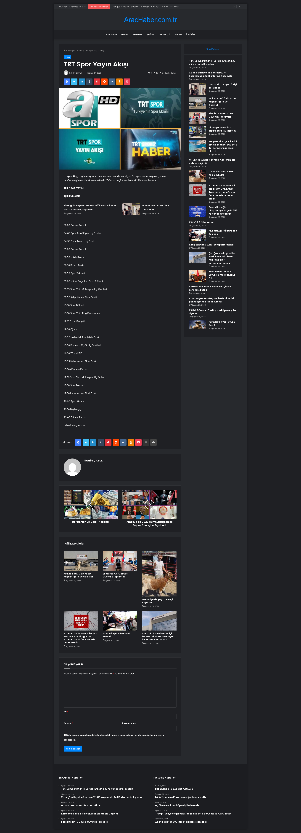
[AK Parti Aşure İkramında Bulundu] (120, 621)
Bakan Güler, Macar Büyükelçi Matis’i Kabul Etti (222, 275)
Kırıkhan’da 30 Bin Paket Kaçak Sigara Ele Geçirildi (78, 575)
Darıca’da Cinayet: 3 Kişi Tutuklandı (128, 6)
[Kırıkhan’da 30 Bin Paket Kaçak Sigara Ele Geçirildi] (81, 561)
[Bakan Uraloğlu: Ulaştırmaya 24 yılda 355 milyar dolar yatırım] (197, 211)
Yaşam (178, 34)
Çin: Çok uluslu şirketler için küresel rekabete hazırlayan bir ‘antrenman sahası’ (158, 636)
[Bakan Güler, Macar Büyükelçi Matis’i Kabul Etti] (197, 276)
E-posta (68, 723)
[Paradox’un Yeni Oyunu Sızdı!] (197, 326)
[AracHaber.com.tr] (150, 20)
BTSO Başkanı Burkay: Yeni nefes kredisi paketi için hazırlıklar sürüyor (211, 300)
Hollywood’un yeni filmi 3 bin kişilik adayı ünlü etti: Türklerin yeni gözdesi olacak (223, 146)
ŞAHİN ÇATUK (75, 73)
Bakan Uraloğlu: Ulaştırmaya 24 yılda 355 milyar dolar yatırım (223, 210)
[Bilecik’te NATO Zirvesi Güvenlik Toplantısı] (120, 561)
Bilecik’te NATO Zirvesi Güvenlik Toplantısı (115, 575)
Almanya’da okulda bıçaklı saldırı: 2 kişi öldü (222, 129)
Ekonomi (137, 34)
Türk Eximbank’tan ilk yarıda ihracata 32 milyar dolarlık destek (212, 62)
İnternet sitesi (129, 723)
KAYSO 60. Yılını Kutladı (202, 222)
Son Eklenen (213, 49)
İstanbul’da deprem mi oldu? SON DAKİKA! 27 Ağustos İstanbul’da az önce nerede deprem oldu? (80, 638)
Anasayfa (111, 34)
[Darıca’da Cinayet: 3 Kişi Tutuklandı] (131, 209)
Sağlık (150, 34)
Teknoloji (164, 34)
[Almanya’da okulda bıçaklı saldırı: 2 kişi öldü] (197, 132)
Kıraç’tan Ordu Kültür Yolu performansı (211, 244)
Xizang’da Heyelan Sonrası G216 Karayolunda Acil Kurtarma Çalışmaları (211, 74)
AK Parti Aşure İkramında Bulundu (117, 635)
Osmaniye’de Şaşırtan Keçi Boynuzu (157, 601)
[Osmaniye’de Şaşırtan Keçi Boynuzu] (159, 573)
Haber (124, 34)
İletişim (190, 34)
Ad (66, 711)
